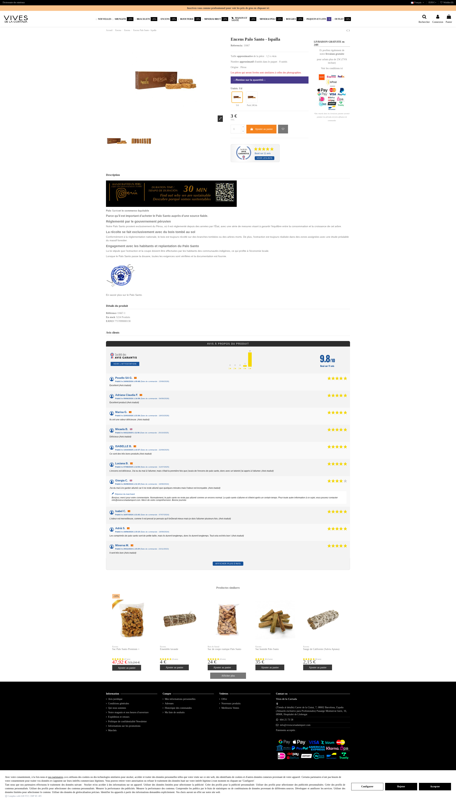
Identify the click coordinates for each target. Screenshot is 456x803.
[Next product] (349, 30)
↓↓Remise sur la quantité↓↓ (249, 79)
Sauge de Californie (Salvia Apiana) (321, 649)
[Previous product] (347, 30)
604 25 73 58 (286, 719)
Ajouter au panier (264, 129)
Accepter (435, 786)
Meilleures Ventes (230, 708)
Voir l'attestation (124, 364)
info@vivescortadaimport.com (295, 725)
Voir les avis (264, 158)
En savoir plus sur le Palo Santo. (124, 294)
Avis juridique (115, 699)
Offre (224, 699)
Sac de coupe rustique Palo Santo (224, 649)
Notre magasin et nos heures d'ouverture (128, 712)
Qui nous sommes (117, 708)
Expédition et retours (118, 717)
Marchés (112, 730)
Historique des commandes (178, 708)
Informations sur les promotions (124, 726)
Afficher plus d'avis (228, 563)
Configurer (367, 786)
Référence (111, 313)
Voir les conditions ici (332, 68)
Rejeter (401, 786)
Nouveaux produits (230, 703)
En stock (110, 317)
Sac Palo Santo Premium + (125, 649)
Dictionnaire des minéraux (14, 2)
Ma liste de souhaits (175, 712)
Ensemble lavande (169, 649)
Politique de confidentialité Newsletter (127, 721)
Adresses (169, 703)
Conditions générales (118, 703)
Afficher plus (228, 675)
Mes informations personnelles (180, 699)
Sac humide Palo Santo (267, 649)
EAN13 (110, 321)
